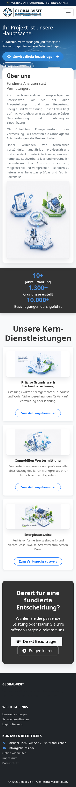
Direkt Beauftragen (39, 641)
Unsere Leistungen (14, 714)
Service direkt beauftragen (33, 56)
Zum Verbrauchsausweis (38, 561)
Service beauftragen (15, 719)
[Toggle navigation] (68, 12)
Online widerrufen (14, 753)
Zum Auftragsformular (38, 413)
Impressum (9, 758)
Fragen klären (16, 66)
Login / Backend (12, 724)
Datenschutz (10, 763)
